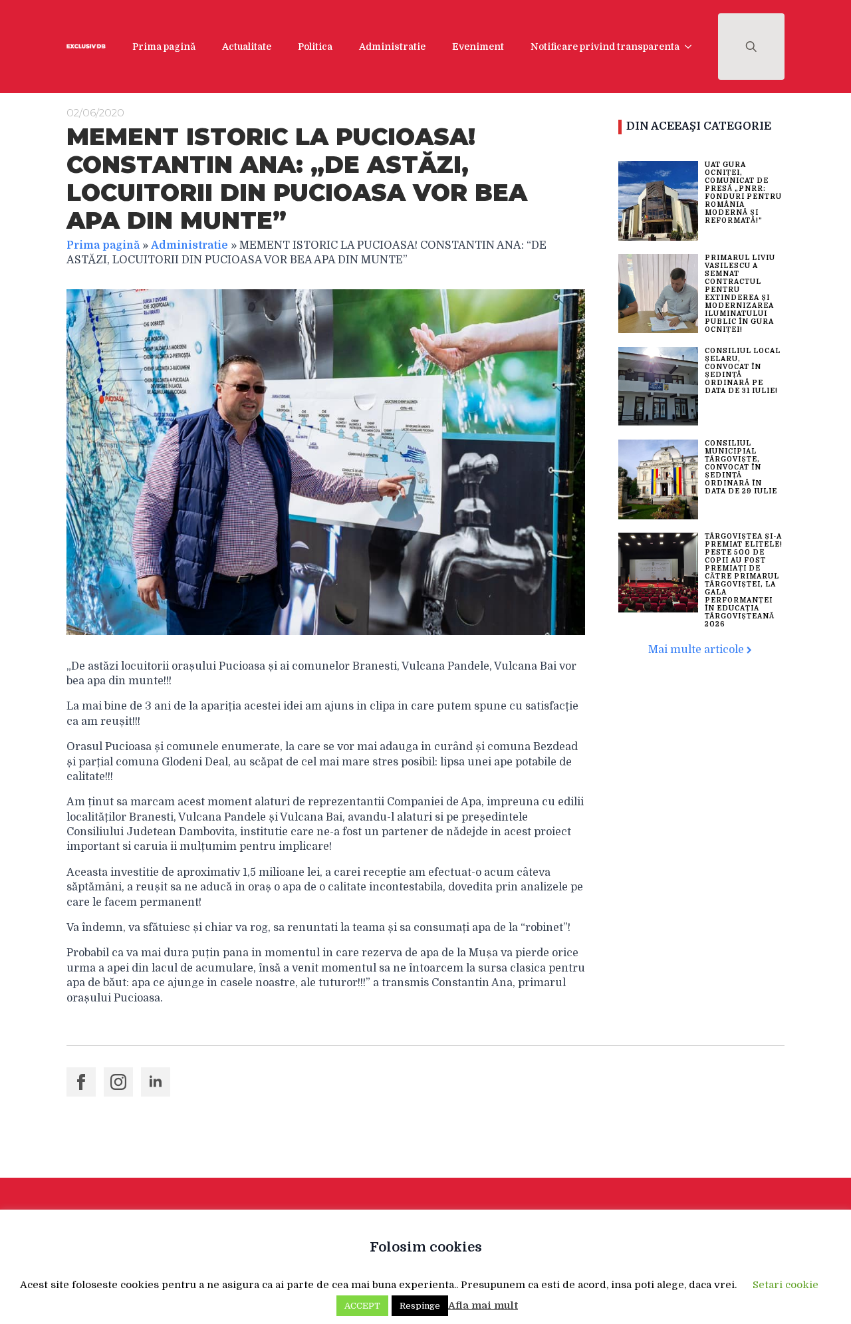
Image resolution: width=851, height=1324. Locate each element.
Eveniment (478, 46)
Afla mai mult (483, 1305)
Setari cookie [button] (785, 1285)
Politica (315, 46)
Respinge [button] (420, 1306)
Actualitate (246, 46)
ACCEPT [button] (362, 1306)
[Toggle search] (751, 46)
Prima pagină (163, 46)
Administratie (392, 46)
